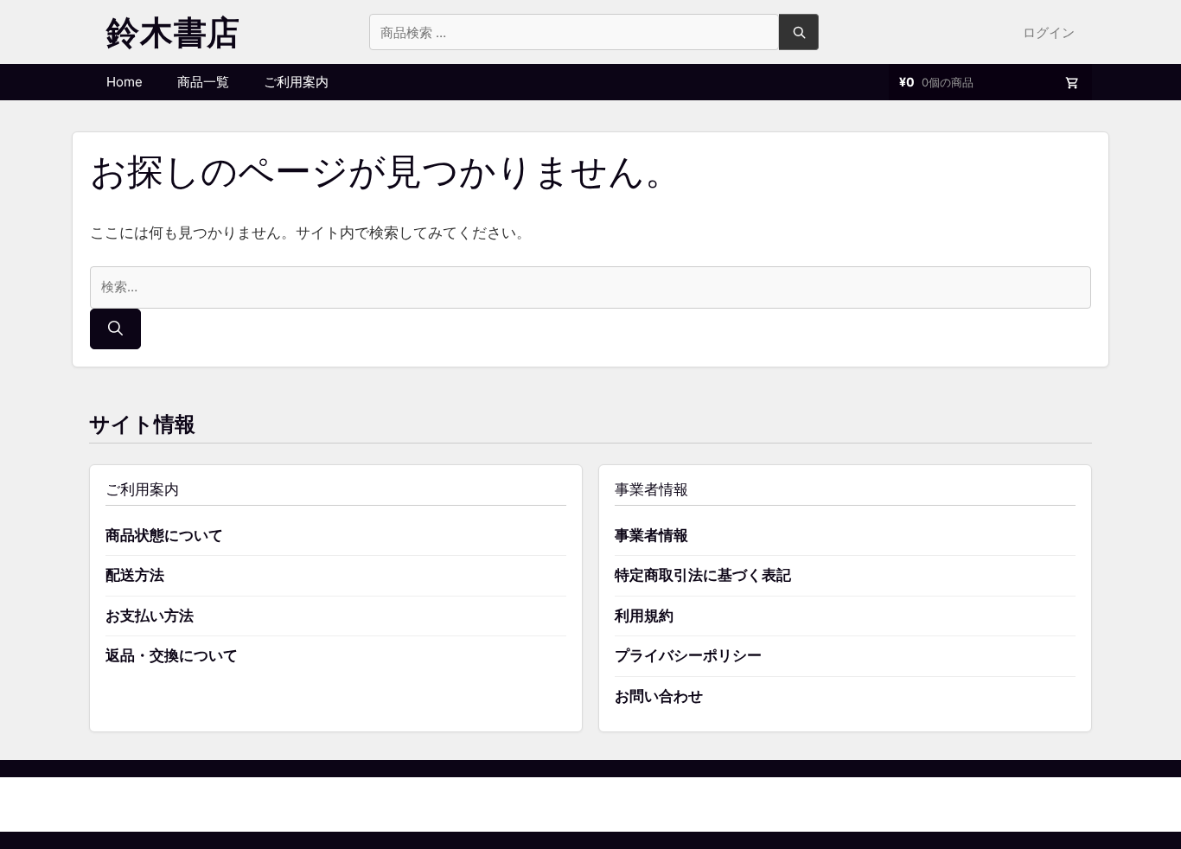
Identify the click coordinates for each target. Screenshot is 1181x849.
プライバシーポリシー (688, 655)
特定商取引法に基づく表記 (703, 575)
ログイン (1049, 32)
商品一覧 (203, 81)
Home (124, 81)
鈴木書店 (173, 32)
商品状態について (164, 535)
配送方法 (134, 575)
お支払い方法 (149, 615)
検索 (799, 32)
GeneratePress (679, 803)
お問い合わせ (659, 696)
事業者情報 (651, 535)
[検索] (115, 329)
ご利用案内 (296, 81)
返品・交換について (171, 655)
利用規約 (644, 615)
